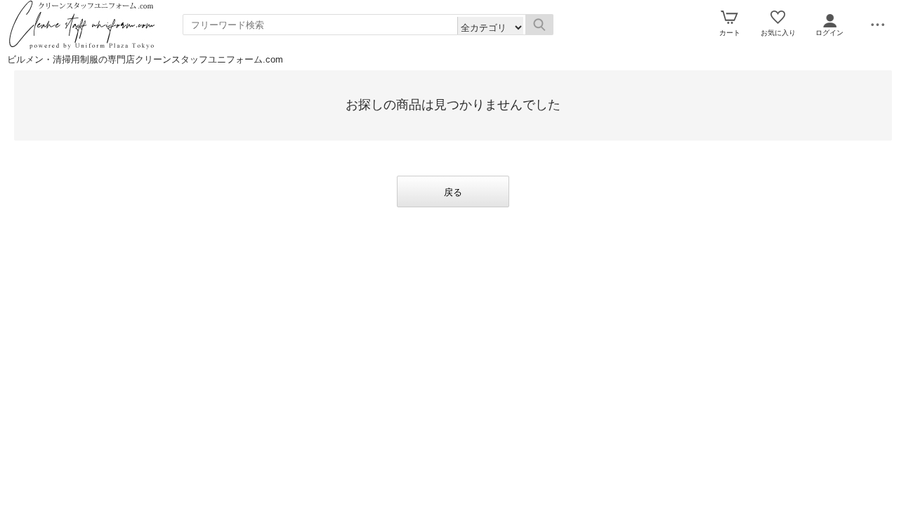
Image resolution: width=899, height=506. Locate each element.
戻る (453, 192)
